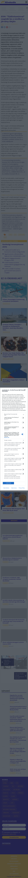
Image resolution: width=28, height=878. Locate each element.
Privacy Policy (22, 487)
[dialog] (14, 439)
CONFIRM (8, 483)
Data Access (14, 487)
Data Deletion (6, 487)
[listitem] (14, 415)
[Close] (25, 390)
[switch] (23, 417)
